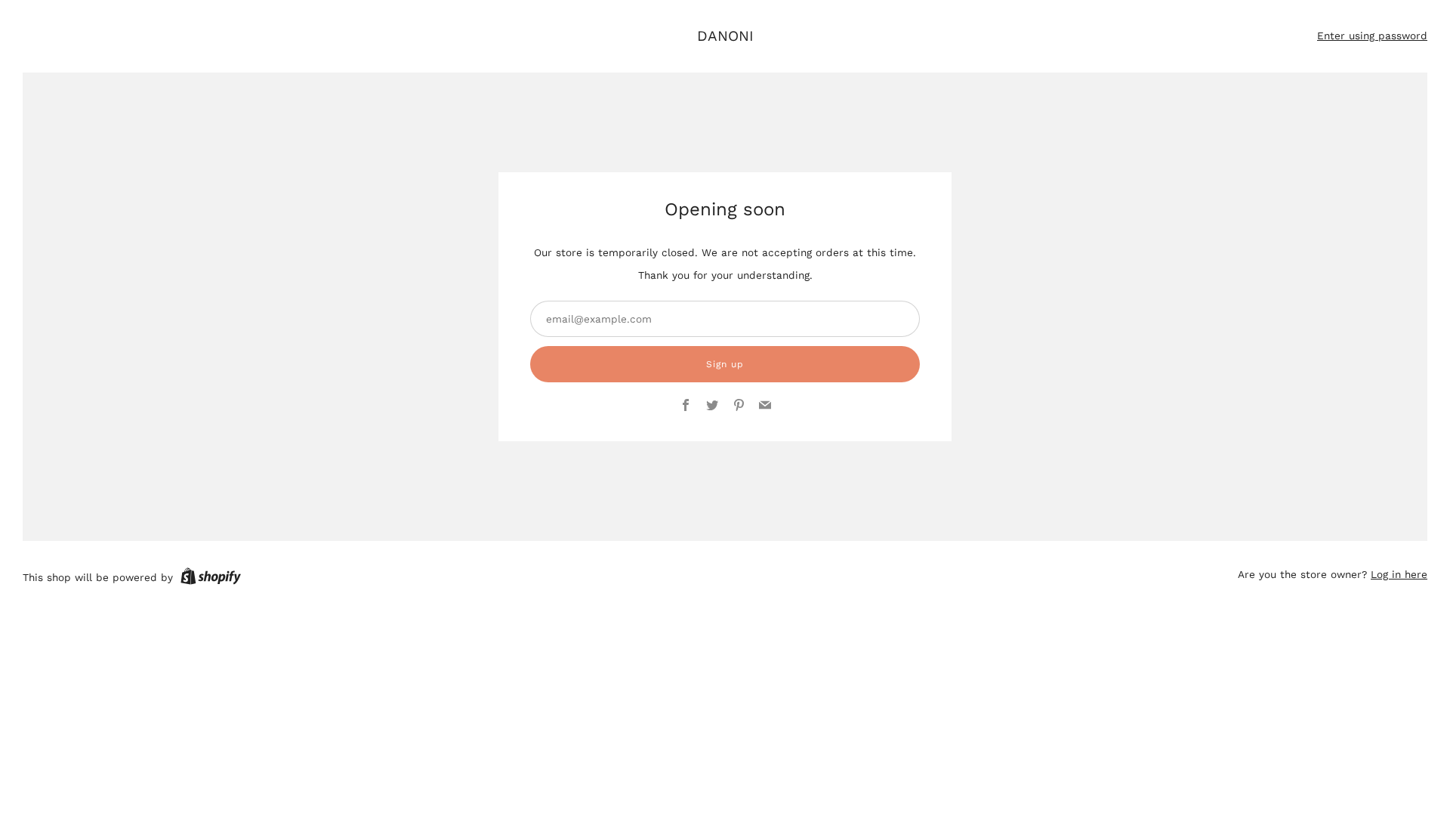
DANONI (725, 36)
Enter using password (1372, 35)
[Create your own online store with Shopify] (210, 578)
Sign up (725, 364)
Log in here (1399, 574)
